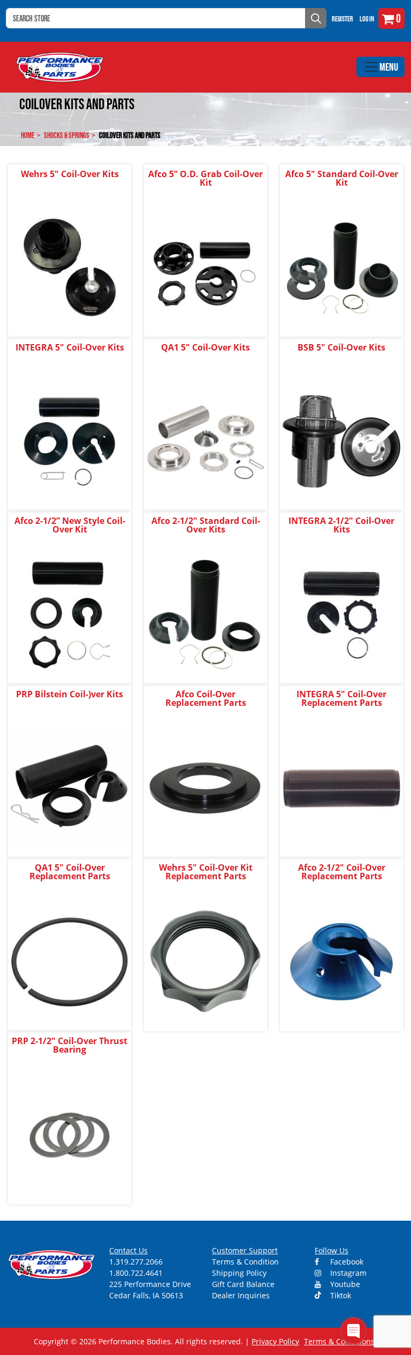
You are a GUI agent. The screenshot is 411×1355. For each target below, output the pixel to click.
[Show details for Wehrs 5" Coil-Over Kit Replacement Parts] (205, 961)
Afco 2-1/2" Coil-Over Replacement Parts (341, 871)
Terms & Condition (245, 1262)
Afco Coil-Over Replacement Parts (205, 698)
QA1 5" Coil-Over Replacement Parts (69, 871)
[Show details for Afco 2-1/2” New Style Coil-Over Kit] (69, 614)
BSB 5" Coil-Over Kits (341, 347)
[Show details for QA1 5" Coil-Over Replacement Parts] (69, 961)
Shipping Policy (239, 1273)
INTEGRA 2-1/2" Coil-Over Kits (341, 525)
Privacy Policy (275, 1341)
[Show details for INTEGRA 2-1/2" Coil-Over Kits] (341, 614)
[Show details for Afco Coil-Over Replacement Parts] (205, 787)
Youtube (344, 1284)
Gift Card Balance (243, 1284)
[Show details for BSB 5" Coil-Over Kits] (341, 441)
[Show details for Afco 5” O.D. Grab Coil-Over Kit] (205, 267)
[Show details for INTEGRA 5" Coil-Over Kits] (69, 441)
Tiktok (339, 1295)
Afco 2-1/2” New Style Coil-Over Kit (69, 525)
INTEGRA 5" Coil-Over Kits (70, 347)
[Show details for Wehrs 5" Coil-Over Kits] (69, 267)
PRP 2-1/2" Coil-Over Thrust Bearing (69, 1045)
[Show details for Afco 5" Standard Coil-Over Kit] (341, 267)
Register (342, 18)
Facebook (345, 1262)
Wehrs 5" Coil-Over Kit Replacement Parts (206, 871)
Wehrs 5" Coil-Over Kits (70, 174)
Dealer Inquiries (241, 1295)
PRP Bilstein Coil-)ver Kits (69, 694)
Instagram (347, 1273)
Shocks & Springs (66, 135)
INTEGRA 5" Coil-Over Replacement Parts (341, 698)
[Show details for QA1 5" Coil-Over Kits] (205, 441)
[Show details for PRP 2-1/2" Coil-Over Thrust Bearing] (69, 1134)
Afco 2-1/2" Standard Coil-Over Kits (205, 525)
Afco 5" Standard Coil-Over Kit (341, 178)
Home (27, 135)
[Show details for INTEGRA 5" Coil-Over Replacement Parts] (341, 787)
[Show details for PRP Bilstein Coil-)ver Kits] (69, 787)
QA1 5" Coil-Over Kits (205, 347)
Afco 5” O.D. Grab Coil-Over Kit (205, 178)
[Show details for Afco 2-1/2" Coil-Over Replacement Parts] (341, 961)
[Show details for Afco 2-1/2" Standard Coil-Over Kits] (205, 614)
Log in (367, 18)
